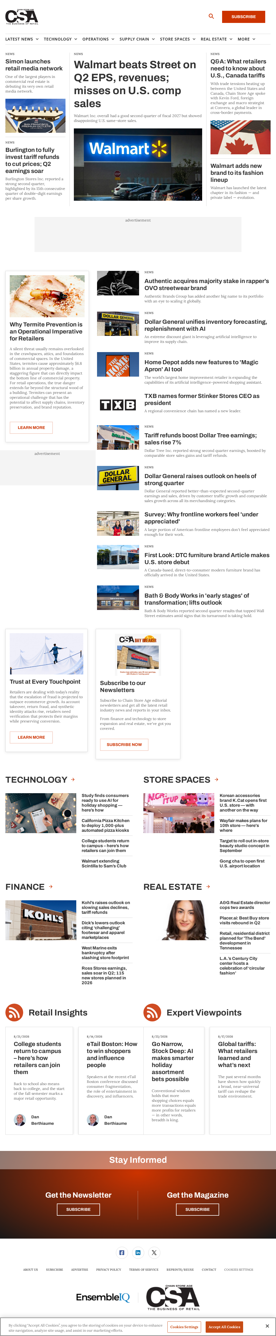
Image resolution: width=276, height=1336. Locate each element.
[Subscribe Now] (138, 654)
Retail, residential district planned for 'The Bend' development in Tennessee (245, 940)
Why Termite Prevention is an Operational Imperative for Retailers (46, 331)
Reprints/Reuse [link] (180, 1270)
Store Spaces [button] (175, 39)
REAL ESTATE (173, 887)
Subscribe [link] (54, 1270)
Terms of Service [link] (143, 1270)
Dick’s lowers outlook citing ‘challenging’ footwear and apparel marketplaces (103, 930)
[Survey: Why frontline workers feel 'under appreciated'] (118, 524)
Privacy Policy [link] (108, 1270)
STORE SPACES (177, 780)
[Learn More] (47, 296)
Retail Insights (58, 1012)
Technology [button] (58, 39)
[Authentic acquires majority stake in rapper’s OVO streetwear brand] (118, 287)
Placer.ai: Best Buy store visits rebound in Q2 (244, 920)
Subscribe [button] (78, 1209)
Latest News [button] (19, 39)
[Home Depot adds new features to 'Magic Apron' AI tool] (118, 368)
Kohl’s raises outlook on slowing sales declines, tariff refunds (106, 907)
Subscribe (244, 17)
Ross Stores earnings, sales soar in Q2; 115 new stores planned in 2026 (104, 975)
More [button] (244, 39)
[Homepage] (22, 17)
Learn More (31, 427)
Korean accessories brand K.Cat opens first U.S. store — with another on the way (243, 802)
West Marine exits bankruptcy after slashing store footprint (105, 953)
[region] (138, 1326)
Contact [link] (209, 1270)
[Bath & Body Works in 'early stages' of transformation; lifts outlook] (118, 601)
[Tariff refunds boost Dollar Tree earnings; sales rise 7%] (118, 441)
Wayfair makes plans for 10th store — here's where (243, 825)
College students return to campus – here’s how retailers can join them (105, 846)
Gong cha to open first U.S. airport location (242, 863)
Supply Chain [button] (134, 39)
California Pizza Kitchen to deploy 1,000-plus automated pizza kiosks (106, 825)
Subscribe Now (124, 744)
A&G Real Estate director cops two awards (245, 905)
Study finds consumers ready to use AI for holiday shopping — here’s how (105, 802)
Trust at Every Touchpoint (45, 682)
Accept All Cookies (224, 1327)
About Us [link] (30, 1270)
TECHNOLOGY (36, 780)
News (149, 272)
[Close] (267, 1326)
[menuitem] (24, 39)
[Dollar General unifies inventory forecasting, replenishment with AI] (118, 328)
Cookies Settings (238, 1269)
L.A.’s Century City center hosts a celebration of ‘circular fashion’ (242, 965)
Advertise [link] (79, 1270)
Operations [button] (95, 39)
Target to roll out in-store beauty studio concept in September (245, 846)
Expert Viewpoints (204, 1012)
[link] (122, 1253)
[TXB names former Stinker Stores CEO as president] (118, 405)
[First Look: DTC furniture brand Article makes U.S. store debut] (118, 561)
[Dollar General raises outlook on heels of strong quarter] (118, 484)
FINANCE (25, 887)
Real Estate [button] (214, 39)
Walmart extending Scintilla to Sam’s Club (104, 863)
